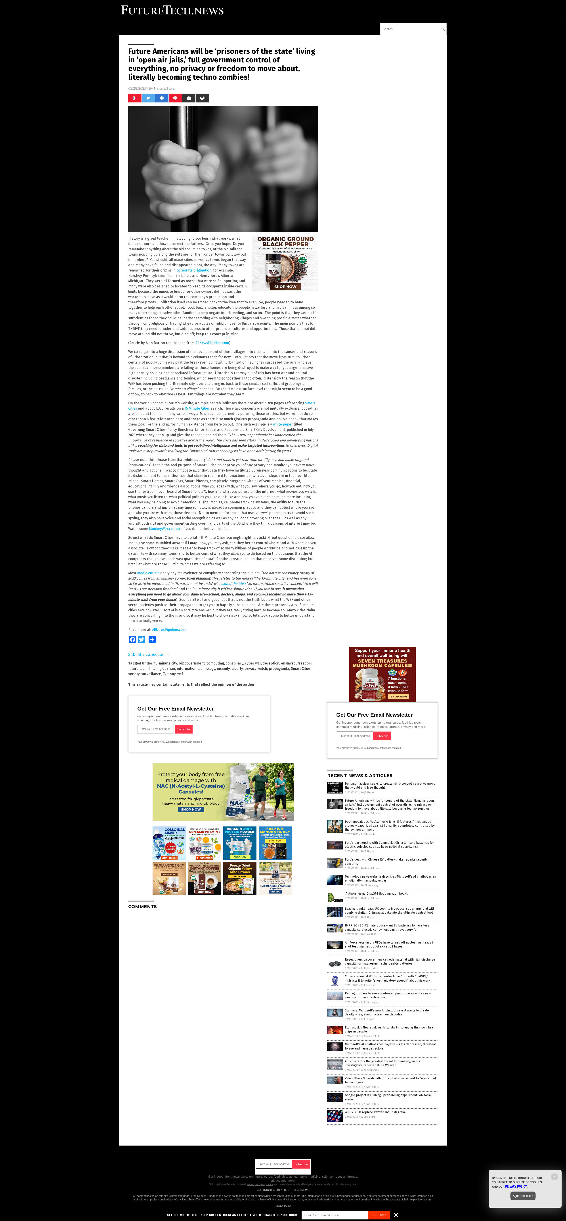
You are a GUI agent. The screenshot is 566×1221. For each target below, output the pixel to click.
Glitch (153, 668)
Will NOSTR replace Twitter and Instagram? (375, 1112)
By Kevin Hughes (370, 1002)
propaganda (279, 668)
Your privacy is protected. (151, 741)
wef (180, 674)
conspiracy (234, 663)
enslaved (288, 663)
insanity (223, 668)
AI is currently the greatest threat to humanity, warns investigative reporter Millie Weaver (382, 1063)
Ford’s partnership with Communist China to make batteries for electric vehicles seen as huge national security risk (389, 845)
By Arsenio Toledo (371, 1036)
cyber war (253, 663)
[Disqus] (223, 968)
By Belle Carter (369, 968)
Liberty (237, 668)
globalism (167, 668)
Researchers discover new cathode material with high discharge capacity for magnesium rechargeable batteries (390, 961)
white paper (283, 424)
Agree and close (523, 1196)
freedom (305, 663)
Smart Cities (301, 668)
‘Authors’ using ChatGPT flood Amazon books (376, 894)
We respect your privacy (260, 1184)
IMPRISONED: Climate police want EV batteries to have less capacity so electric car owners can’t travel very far (387, 927)
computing (215, 663)
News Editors (164, 89)
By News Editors (370, 813)
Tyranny (169, 674)
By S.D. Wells (368, 834)
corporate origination (193, 270)
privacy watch (256, 668)
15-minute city (165, 663)
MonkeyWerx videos (165, 529)
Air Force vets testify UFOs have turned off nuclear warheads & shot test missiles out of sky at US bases (389, 944)
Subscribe (379, 1215)
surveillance (151, 674)
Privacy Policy (283, 1205)
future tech (137, 668)
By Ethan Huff (368, 934)
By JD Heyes (367, 792)
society (134, 674)
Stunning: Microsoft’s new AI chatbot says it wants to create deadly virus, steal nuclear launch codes (387, 1012)
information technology (196, 668)
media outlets (148, 573)
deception (271, 663)
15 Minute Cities (197, 408)
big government (192, 663)
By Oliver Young (369, 885)
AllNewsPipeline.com (212, 343)
